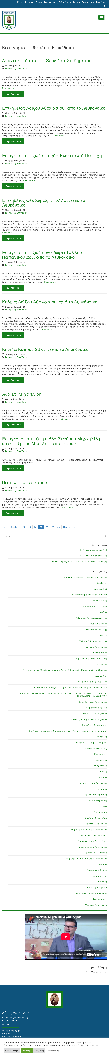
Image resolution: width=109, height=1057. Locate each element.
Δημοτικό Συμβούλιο (12, 1036)
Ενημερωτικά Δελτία (96, 707)
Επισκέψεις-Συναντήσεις (94, 725)
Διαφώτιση (101, 664)
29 (53, 527)
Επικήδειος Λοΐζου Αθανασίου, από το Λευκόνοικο (53, 108)
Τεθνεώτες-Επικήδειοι (16, 68)
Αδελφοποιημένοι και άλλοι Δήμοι (89, 594)
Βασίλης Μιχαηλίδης (96, 629)
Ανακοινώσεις (100, 600)
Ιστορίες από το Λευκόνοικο (93, 783)
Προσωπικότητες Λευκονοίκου (92, 846)
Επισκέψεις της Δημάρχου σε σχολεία (87, 719)
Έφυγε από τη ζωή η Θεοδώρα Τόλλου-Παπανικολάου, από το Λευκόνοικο (42, 254)
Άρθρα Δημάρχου (98, 623)
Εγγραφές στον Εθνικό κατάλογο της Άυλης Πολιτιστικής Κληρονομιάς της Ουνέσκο (65, 670)
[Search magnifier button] (105, 536)
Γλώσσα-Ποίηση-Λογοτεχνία (93, 641)
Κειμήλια (102, 788)
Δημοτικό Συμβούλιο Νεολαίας (91, 658)
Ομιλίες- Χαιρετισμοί (96, 817)
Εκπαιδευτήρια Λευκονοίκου (93, 701)
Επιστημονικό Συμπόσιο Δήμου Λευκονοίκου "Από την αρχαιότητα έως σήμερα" (68, 730)
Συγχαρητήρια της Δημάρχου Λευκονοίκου (86, 858)
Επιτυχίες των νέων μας (94, 748)
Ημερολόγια (100, 765)
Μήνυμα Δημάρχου (11, 1030)
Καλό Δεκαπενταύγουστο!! (93, 549)
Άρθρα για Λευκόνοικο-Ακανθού (91, 617)
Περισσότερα (13, 94)
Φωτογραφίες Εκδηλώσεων (57, 2)
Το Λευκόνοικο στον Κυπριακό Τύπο (90, 893)
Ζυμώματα (101, 759)
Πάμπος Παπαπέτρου (24, 482)
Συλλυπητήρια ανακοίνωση (93, 555)
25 (29, 527)
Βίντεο (76, 2)
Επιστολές (101, 736)
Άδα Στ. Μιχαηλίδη (21, 394)
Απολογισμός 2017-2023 (95, 606)
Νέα (105, 806)
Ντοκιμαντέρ (100, 812)
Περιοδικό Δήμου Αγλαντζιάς (92, 841)
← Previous (14, 527)
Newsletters (101, 583)
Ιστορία (103, 777)
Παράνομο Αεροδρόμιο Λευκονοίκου (89, 829)
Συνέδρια (102, 864)
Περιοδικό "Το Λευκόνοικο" (94, 835)
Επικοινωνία (88, 2)
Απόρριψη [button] (39, 1050)
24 (24, 527)
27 (41, 527)
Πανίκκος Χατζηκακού (96, 823)
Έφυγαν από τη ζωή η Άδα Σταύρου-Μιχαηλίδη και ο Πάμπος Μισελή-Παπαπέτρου (51, 441)
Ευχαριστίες (100, 754)
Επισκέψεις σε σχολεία (95, 713)
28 (47, 527)
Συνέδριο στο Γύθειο (97, 870)
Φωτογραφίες (100, 899)
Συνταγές (102, 881)
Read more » (8, 88)
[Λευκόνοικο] (54, 20)
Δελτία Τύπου (35, 2)
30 (58, 527)
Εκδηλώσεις (101, 675)
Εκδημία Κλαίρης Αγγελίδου (92, 681)
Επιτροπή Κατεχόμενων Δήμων (91, 742)
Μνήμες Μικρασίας (97, 800)
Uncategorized (100, 588)
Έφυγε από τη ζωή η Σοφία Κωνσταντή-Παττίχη (52, 155)
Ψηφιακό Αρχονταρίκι (96, 904)
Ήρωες (103, 771)
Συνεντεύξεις (100, 875)
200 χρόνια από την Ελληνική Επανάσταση (85, 577)
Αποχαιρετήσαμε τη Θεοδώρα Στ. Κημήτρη (47, 60)
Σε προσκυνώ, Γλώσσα (96, 852)
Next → (66, 527)
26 (35, 527)
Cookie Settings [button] (11, 1050)
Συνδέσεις (101, 2)
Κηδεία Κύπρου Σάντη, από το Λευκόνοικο (45, 349)
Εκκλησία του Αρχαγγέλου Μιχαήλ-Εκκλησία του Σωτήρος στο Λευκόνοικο (70, 687)
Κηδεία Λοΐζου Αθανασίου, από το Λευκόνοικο (49, 302)
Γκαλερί (21, 2)
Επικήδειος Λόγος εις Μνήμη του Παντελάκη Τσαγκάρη (79, 561)
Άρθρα (103, 612)
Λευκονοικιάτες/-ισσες (95, 794)
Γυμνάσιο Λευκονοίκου (96, 646)
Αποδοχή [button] (27, 1050)
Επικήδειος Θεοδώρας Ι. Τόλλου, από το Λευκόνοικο (43, 202)
